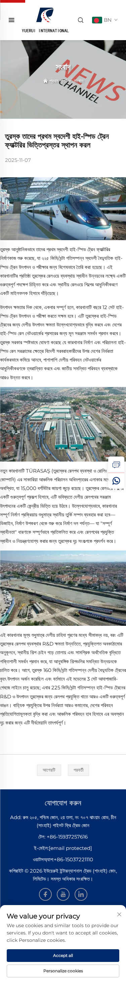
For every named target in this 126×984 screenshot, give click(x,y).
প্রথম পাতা (58, 81)
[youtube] (63, 894)
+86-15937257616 (67, 836)
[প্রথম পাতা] (45, 19)
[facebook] (45, 894)
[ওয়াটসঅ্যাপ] (116, 481)
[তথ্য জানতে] (116, 465)
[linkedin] (81, 894)
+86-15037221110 (73, 859)
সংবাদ (78, 81)
